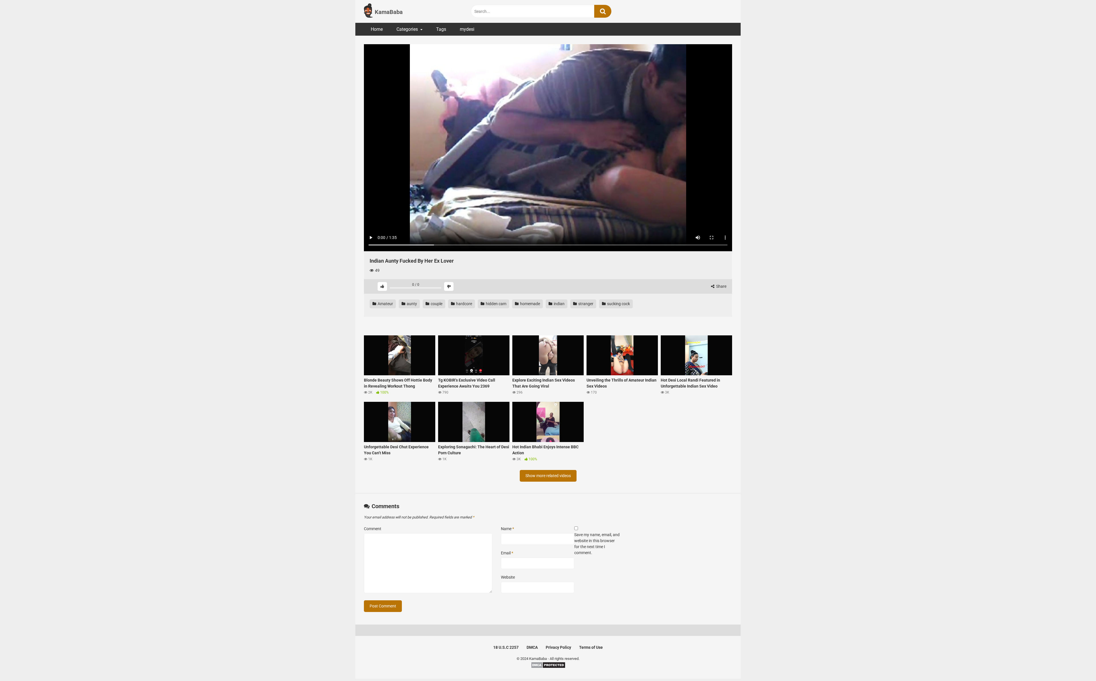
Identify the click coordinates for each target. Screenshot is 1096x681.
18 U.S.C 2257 (506, 647)
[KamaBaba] (368, 11)
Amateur (385, 303)
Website (508, 577)
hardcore (463, 303)
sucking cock (618, 303)
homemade (529, 303)
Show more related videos (548, 475)
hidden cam (495, 303)
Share (720, 286)
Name (507, 528)
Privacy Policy (558, 647)
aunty (411, 303)
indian (559, 303)
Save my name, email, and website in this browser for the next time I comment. (597, 543)
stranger (585, 303)
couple (436, 303)
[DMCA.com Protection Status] (548, 667)
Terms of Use (591, 647)
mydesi (467, 29)
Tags (441, 29)
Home (377, 29)
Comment (372, 528)
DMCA (532, 647)
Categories (407, 29)
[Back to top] (1077, 664)
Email (507, 553)
